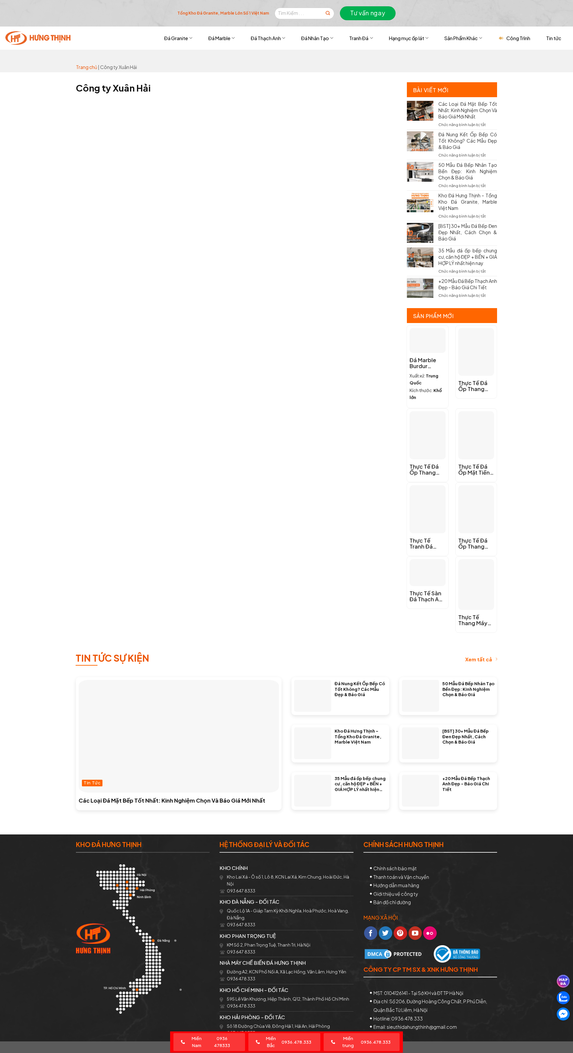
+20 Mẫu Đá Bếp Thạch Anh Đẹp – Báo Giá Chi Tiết (467, 284)
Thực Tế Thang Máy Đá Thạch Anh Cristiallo (476, 620)
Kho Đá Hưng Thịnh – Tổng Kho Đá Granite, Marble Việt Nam (467, 201)
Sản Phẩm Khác (461, 38)
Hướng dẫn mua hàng (396, 885)
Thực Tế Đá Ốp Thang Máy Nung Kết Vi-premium (472, 544)
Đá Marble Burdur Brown (423, 363)
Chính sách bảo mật (395, 868)
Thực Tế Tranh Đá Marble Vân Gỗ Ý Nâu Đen (427, 544)
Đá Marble (219, 38)
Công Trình (518, 38)
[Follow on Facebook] (371, 933)
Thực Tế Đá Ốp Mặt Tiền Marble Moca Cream (475, 470)
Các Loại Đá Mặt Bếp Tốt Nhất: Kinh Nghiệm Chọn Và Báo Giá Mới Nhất (467, 110)
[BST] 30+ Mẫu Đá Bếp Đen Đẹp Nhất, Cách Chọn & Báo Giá (467, 232)
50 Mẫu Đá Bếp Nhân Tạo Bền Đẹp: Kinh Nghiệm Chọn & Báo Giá (467, 171)
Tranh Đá (358, 38)
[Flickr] (430, 933)
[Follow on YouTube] (415, 933)
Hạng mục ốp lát (406, 38)
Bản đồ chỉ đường (392, 902)
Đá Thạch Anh (266, 38)
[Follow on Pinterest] (400, 933)
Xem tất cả (478, 659)
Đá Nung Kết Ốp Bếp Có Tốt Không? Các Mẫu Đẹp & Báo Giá (467, 140)
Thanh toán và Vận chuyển (401, 877)
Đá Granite (176, 38)
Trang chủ (86, 67)
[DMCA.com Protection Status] (394, 953)
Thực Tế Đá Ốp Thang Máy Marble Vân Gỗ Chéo (475, 386)
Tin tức (553, 38)
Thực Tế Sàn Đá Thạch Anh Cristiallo (427, 596)
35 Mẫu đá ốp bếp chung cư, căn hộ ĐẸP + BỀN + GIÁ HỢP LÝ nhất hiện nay (467, 256)
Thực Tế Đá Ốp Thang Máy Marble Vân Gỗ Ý (425, 470)
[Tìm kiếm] (328, 13)
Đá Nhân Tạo (315, 38)
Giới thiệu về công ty (395, 894)
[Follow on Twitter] (385, 933)
